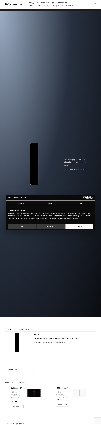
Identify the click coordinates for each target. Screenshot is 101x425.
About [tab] (80, 203)
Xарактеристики (11, 369)
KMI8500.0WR (62, 388)
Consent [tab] (21, 203)
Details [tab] (50, 203)
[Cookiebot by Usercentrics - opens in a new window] (84, 197)
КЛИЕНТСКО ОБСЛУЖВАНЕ (39, 6)
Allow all (79, 226)
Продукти (33, 3)
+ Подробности (17, 406)
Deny (21, 226)
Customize (49, 226)
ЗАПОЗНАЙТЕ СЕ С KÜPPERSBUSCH (54, 3)
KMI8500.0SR (16, 388)
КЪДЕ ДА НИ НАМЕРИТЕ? (63, 6)
